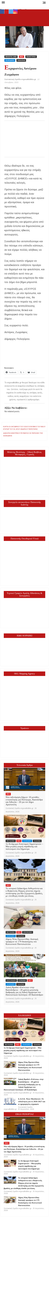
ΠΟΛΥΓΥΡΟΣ (31, 57)
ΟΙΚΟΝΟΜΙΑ (27, 932)
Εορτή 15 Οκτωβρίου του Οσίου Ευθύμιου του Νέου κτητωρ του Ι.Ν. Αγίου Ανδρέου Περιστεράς (24, 428)
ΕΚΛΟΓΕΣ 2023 (11, 57)
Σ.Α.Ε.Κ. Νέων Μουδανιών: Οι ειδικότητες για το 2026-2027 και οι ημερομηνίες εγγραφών (31, 1101)
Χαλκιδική (21, 60)
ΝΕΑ (21, 57)
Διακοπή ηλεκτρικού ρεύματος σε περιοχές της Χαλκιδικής (23, 434)
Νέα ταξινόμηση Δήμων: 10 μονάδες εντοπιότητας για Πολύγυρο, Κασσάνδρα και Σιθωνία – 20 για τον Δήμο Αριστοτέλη (24, 801)
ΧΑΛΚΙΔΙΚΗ (9, 60)
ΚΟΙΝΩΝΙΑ (22, 980)
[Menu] (3, 2)
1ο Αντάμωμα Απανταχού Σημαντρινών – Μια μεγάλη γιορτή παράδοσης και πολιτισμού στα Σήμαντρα (24, 846)
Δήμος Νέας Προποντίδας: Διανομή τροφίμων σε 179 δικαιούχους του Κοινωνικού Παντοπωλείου (22, 941)
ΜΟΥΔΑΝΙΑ (11, 841)
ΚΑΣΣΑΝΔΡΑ (11, 980)
